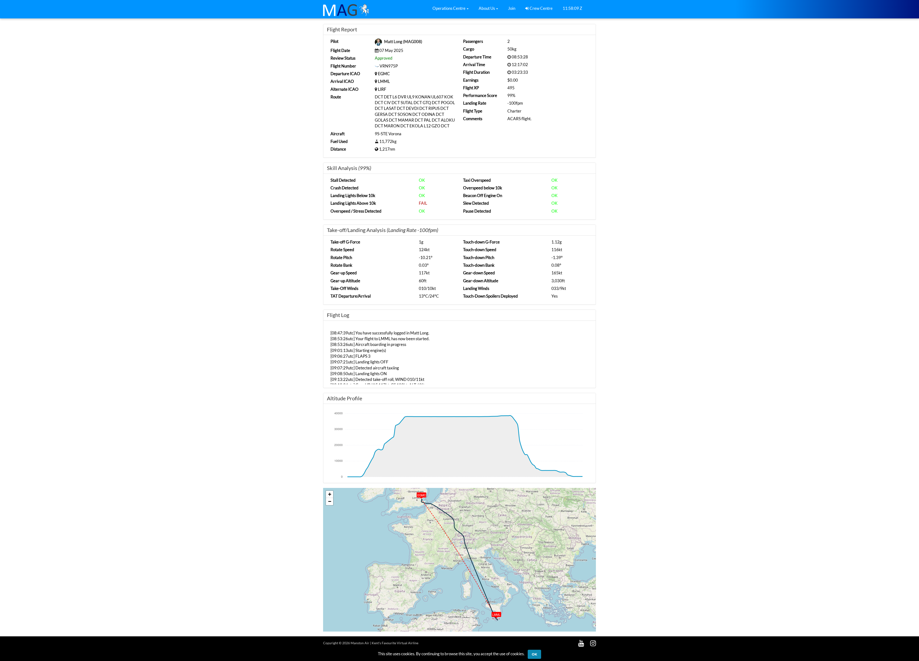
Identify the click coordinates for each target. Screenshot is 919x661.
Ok (534, 654)
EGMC (384, 73)
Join (511, 8)
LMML (384, 81)
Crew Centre (541, 8)
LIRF (382, 89)
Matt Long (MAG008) (403, 41)
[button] (450, 8)
